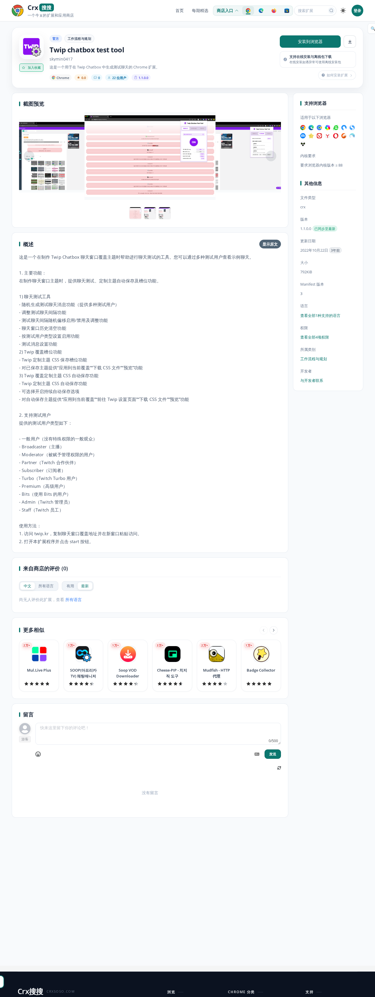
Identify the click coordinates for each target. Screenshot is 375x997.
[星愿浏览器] (311, 135)
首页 (179, 10)
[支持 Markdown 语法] (257, 754)
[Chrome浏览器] (303, 127)
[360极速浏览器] (327, 127)
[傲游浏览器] (303, 135)
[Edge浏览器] (311, 127)
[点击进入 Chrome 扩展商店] (248, 10)
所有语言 (73, 599)
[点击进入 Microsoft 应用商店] (287, 10)
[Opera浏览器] (335, 135)
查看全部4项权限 (314, 337)
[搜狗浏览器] (352, 127)
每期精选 (200, 10)
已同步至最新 (324, 228)
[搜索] (331, 10)
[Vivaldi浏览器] (319, 135)
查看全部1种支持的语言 (320, 315)
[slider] (39, 684)
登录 (357, 10)
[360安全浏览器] (335, 127)
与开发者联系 (311, 380)
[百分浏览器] (319, 127)
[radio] (27, 586)
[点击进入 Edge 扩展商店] (261, 10)
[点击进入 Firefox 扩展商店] (274, 10)
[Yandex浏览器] (327, 135)
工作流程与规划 (79, 38)
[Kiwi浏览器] (352, 135)
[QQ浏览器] (344, 127)
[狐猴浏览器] (303, 144)
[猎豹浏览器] (344, 135)
